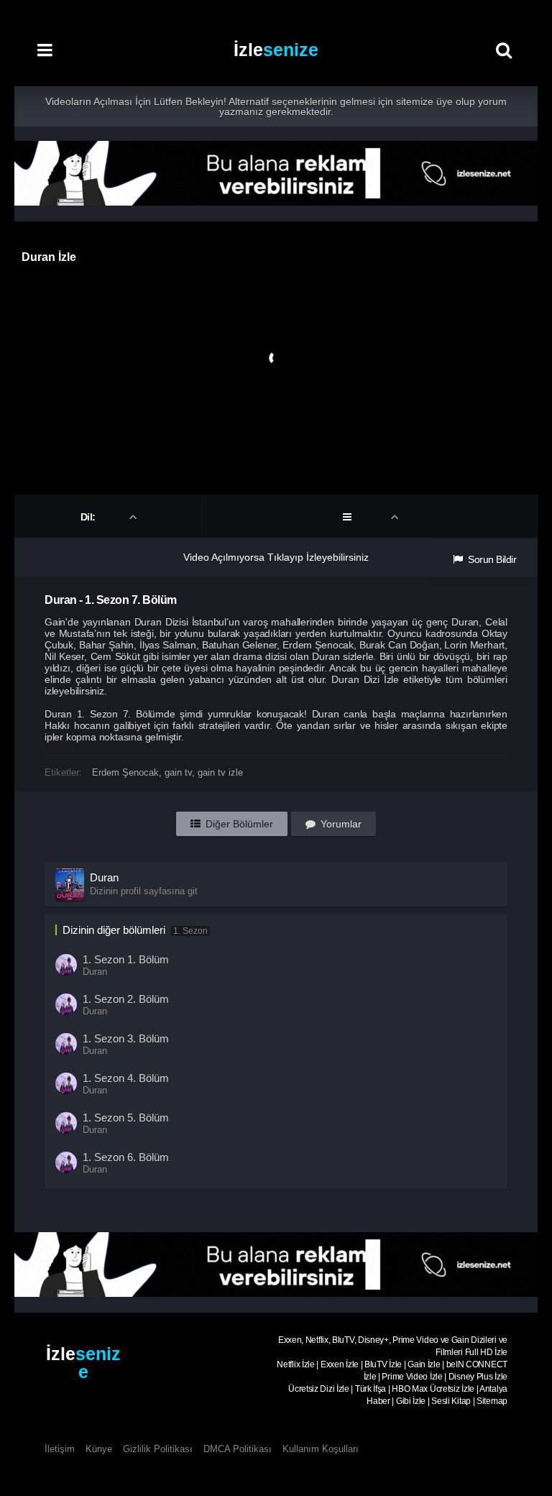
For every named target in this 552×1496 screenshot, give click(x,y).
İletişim (60, 1449)
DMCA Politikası (237, 1449)
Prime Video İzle (412, 1377)
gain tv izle (220, 772)
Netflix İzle (295, 1364)
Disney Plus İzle (477, 1377)
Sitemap (492, 1401)
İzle (276, 50)
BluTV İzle (383, 1364)
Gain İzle (424, 1364)
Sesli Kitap (451, 1401)
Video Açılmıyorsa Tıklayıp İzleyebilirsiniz (276, 557)
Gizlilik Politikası (158, 1449)
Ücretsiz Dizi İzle (318, 1389)
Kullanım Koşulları (320, 1449)
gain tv (178, 772)
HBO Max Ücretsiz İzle (433, 1389)
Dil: (89, 517)
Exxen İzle (340, 1364)
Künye (99, 1449)
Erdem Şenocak (125, 772)
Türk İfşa (370, 1389)
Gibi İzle (411, 1401)
